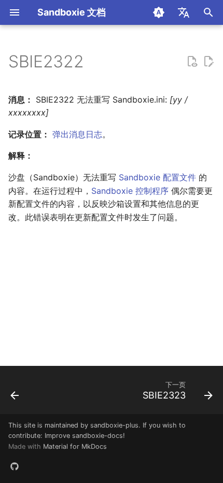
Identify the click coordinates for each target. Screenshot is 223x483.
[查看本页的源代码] (192, 61)
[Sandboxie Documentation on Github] (14, 466)
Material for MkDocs (75, 446)
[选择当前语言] (183, 12)
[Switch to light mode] (158, 12)
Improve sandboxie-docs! (85, 435)
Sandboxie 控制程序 (130, 191)
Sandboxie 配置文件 (157, 177)
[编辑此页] (208, 61)
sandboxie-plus (114, 425)
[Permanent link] (94, 63)
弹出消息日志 (77, 134)
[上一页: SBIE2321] (15, 393)
